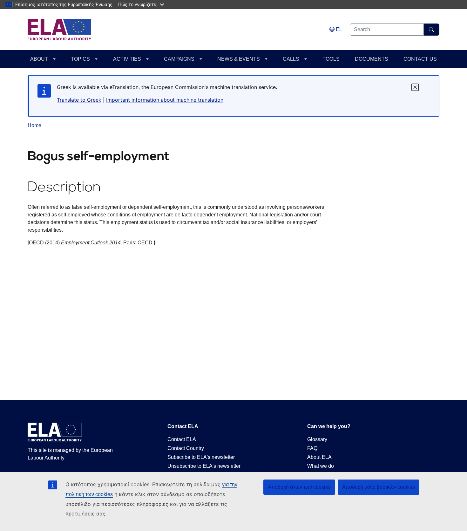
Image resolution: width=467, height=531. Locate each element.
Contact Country (185, 448)
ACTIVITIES (127, 59)
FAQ (312, 448)
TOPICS (80, 59)
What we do (320, 466)
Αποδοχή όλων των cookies (299, 487)
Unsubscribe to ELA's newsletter (203, 466)
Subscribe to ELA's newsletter (201, 457)
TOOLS (331, 59)
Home (34, 125)
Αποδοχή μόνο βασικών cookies (378, 487)
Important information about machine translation (164, 100)
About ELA (319, 457)
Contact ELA (181, 439)
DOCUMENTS (371, 59)
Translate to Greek (79, 100)
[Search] (431, 30)
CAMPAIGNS (179, 59)
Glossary (317, 439)
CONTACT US (420, 59)
